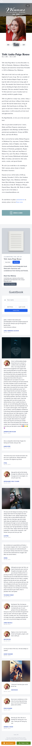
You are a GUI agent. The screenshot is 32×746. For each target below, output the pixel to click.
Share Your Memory (10, 284)
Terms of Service (20, 739)
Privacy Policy (12, 739)
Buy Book (16, 262)
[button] (16, 347)
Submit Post (16, 310)
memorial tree (21, 199)
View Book (7, 262)
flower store (19, 202)
